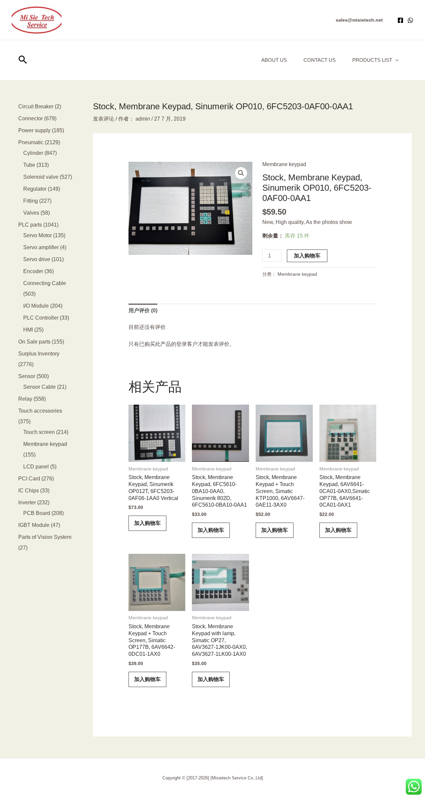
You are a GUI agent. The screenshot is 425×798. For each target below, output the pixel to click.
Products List (372, 60)
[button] (359, 20)
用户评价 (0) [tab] (142, 310)
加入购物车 (307, 255)
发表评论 (103, 119)
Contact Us (319, 60)
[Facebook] (400, 20)
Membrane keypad (284, 164)
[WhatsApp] (410, 20)
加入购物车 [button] (147, 523)
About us (274, 60)
